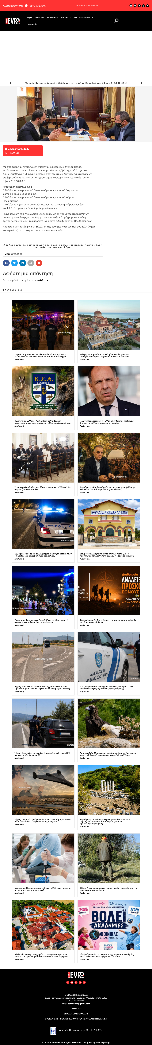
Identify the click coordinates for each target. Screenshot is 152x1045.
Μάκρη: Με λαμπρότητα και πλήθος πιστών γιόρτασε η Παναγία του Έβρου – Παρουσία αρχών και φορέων (105, 355)
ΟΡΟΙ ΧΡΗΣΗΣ (51, 1018)
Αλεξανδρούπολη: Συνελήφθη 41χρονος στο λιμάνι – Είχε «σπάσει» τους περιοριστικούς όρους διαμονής (106, 687)
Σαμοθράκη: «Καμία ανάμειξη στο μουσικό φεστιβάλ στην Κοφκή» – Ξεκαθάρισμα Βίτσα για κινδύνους (107, 488)
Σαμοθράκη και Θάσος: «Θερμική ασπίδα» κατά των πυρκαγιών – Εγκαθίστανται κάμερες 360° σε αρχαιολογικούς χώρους (105, 821)
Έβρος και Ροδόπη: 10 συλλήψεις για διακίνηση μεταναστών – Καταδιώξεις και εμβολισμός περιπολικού (43, 554)
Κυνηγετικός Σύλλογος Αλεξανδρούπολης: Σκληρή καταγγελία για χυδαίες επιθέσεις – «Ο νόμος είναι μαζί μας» (43, 421)
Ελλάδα (74, 17)
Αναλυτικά (19, 359)
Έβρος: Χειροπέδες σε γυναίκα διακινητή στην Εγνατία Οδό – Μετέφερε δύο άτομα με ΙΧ (43, 754)
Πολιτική (64, 17)
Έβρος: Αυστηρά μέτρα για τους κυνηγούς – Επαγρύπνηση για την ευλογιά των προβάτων (108, 888)
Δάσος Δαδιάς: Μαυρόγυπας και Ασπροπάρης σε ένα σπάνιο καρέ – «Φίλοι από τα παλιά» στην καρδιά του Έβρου (108, 754)
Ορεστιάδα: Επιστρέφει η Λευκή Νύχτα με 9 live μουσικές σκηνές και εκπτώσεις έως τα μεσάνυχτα (42, 621)
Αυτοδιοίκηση (52, 17)
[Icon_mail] (130, 5)
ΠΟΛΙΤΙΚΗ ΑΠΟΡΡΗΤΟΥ (71, 1018)
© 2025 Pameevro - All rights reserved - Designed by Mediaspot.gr (76, 1042)
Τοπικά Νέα (39, 17)
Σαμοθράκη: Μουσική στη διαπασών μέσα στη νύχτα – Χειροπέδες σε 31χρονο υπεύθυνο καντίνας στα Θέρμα (40, 355)
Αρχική (29, 17)
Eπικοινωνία (32, 24)
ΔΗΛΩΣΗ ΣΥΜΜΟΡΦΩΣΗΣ (76, 1013)
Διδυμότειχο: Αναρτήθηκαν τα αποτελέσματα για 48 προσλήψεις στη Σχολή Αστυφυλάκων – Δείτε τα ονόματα (107, 554)
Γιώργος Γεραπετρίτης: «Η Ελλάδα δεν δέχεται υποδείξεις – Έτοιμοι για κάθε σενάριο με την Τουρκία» (107, 421)
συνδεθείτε (41, 280)
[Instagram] (143, 5)
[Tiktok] (139, 5)
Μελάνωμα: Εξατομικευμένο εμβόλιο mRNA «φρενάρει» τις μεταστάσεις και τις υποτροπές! (43, 888)
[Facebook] (135, 5)
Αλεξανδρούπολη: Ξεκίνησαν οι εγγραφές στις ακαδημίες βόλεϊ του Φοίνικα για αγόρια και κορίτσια (107, 955)
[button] (116, 21)
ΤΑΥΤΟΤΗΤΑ (76, 1008)
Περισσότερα (84, 17)
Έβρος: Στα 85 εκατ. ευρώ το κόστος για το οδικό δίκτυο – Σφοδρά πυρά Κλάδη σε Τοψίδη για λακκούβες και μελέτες (42, 687)
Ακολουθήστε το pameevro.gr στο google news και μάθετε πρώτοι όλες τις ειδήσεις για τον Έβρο (53, 246)
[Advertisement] (76, 53)
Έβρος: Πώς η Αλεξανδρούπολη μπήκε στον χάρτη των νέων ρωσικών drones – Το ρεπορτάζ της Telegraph (43, 820)
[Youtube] (147, 5)
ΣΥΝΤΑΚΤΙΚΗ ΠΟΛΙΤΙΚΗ (95, 1018)
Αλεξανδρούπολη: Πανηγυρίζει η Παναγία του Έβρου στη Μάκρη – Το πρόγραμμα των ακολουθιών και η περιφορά (41, 955)
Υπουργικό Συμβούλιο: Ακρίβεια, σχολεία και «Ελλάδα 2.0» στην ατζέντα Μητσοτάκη (43, 488)
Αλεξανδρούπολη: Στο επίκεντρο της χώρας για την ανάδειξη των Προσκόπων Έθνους (108, 621)
